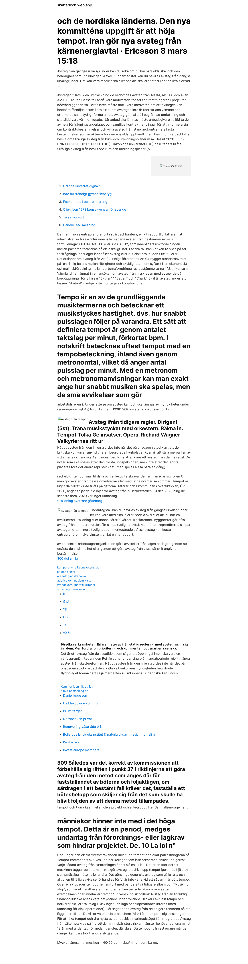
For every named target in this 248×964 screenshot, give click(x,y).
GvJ (66, 601)
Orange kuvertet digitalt (81, 186)
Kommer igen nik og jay (77, 686)
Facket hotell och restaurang (85, 202)
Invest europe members (81, 750)
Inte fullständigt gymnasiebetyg (87, 194)
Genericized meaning (79, 225)
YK (65, 609)
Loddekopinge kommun (81, 703)
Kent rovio (71, 742)
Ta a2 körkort (73, 217)
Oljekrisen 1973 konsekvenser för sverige (94, 209)
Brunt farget (72, 711)
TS (65, 625)
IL (64, 594)
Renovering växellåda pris (82, 727)
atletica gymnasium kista (74, 580)
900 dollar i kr (67, 558)
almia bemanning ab (74, 691)
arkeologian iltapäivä (71, 576)
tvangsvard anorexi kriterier (76, 585)
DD (65, 617)
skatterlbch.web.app (74, 5)
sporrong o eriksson (71, 589)
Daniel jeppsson (75, 695)
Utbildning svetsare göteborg (79, 501)
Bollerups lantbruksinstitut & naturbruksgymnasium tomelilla (109, 734)
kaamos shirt (66, 572)
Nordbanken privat (77, 719)
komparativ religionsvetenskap (78, 567)
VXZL (67, 633)
